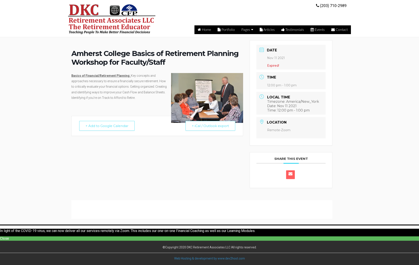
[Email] (290, 174)
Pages (245, 29)
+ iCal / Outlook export (210, 126)
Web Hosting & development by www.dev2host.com (209, 258)
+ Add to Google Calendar (107, 126)
